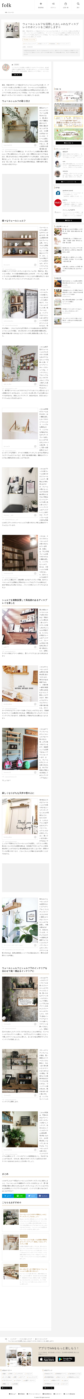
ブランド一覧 (49, 1388)
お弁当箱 (15, 1384)
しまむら (65, 1380)
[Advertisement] (25, 193)
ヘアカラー (18, 1380)
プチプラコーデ (7, 1380)
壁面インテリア (43, 43)
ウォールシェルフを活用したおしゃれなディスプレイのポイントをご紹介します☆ (31, 1341)
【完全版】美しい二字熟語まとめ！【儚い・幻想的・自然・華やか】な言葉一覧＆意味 (72, 240)
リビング (29, 1373)
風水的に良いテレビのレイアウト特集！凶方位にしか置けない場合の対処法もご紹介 (72, 250)
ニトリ (47, 1380)
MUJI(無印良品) (49, 1377)
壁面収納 (52, 43)
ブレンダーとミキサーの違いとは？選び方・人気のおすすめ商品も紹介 (72, 320)
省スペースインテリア (63, 43)
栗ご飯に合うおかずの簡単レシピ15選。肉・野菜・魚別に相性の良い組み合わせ (72, 231)
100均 (10, 1373)
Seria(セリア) (49, 1373)
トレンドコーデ (32, 1377)
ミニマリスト (19, 1373)
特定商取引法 (48, 1394)
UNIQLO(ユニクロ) (73, 1377)
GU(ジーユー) (61, 1377)
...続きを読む (45, 71)
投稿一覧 (16, 74)
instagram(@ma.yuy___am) (11, 519)
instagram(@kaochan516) (11, 149)
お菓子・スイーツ (30, 1380)
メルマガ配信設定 (70, 1394)
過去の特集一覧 (69, 143)
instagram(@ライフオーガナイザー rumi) (14, 949)
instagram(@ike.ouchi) (10, 269)
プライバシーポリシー (34, 1394)
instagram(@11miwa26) (10, 1028)
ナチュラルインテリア (30, 43)
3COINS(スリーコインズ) (52, 1384)
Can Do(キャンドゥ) (74, 1373)
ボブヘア (22, 1377)
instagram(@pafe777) (10, 651)
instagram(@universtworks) (11, 325)
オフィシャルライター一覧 (69, 181)
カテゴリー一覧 (7, 1388)
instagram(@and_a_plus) (11, 388)
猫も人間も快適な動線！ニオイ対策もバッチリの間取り (72, 301)
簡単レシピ (6, 1384)
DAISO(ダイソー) (61, 1373)
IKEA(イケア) (56, 1380)
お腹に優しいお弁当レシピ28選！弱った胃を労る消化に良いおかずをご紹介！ (72, 268)
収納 (4, 1373)
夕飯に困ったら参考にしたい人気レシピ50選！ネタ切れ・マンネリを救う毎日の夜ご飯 (72, 259)
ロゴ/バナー (58, 1394)
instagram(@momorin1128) (11, 577)
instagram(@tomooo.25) (10, 776)
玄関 (15, 1377)
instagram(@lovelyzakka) (11, 708)
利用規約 (22, 1394)
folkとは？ (13, 1394)
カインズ (65, 1384)
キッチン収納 (6, 1377)
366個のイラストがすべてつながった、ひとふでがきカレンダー (72, 311)
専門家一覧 (69, 220)
